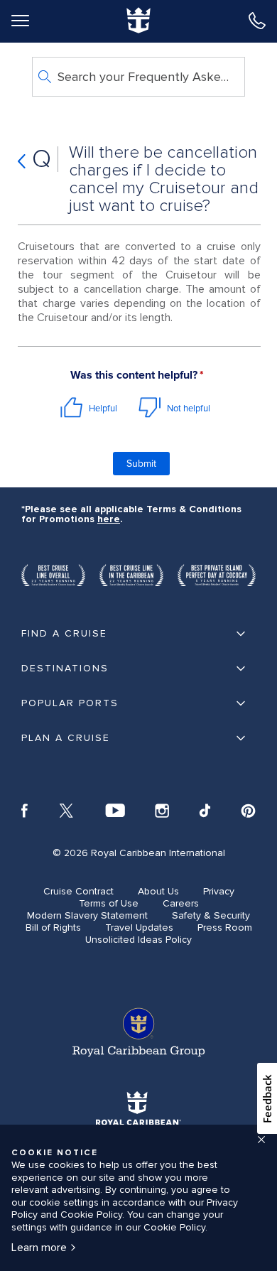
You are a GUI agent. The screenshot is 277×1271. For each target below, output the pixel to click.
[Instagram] (162, 812)
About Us (158, 891)
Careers (181, 903)
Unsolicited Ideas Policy (138, 940)
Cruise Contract (78, 891)
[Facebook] (24, 812)
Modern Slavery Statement (87, 915)
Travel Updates (139, 927)
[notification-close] (261, 1139)
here (108, 519)
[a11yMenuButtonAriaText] (20, 20)
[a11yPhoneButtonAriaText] (257, 20)
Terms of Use (108, 903)
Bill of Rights (53, 927)
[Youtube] (115, 812)
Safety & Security (211, 915)
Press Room (224, 927)
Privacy (218, 891)
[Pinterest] (248, 812)
